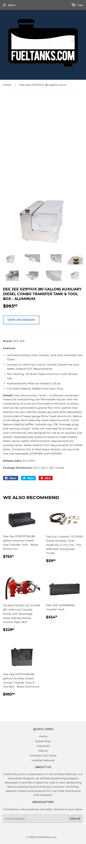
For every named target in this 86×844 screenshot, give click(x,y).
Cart (80, 5)
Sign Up (75, 818)
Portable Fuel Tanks (43, 755)
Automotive (43, 741)
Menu (12, 5)
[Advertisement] (43, 140)
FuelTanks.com (46, 837)
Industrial (43, 745)
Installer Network (43, 760)
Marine (43, 750)
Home (7, 84)
